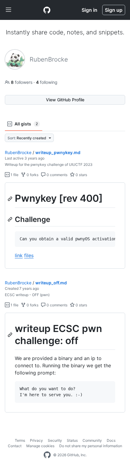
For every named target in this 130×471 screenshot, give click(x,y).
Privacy (36, 440)
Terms (20, 440)
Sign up (113, 10)
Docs (111, 440)
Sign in (89, 10)
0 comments (56, 174)
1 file (14, 174)
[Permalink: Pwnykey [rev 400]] (10, 198)
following (46, 82)
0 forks (32, 174)
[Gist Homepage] (46, 10)
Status (72, 440)
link (19, 255)
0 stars (81, 174)
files (29, 255)
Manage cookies (40, 446)
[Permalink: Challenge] (10, 219)
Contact (14, 446)
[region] (65, 225)
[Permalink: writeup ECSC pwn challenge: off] (10, 334)
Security (55, 440)
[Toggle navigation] (8, 10)
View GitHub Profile (65, 99)
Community (92, 440)
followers (22, 82)
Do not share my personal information (90, 446)
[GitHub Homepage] (47, 455)
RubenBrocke (18, 152)
